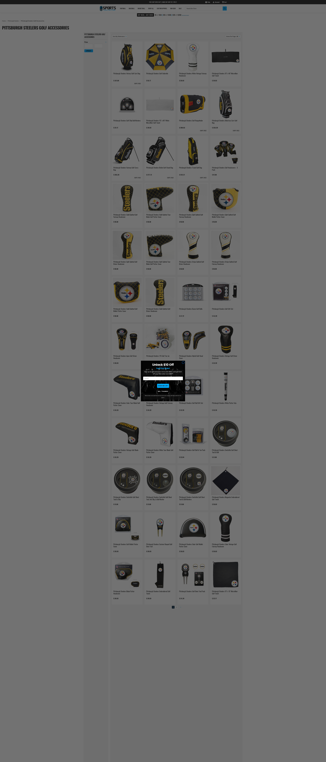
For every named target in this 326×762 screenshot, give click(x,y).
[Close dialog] (183, 363)
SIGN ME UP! (163, 386)
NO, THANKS (163, 391)
